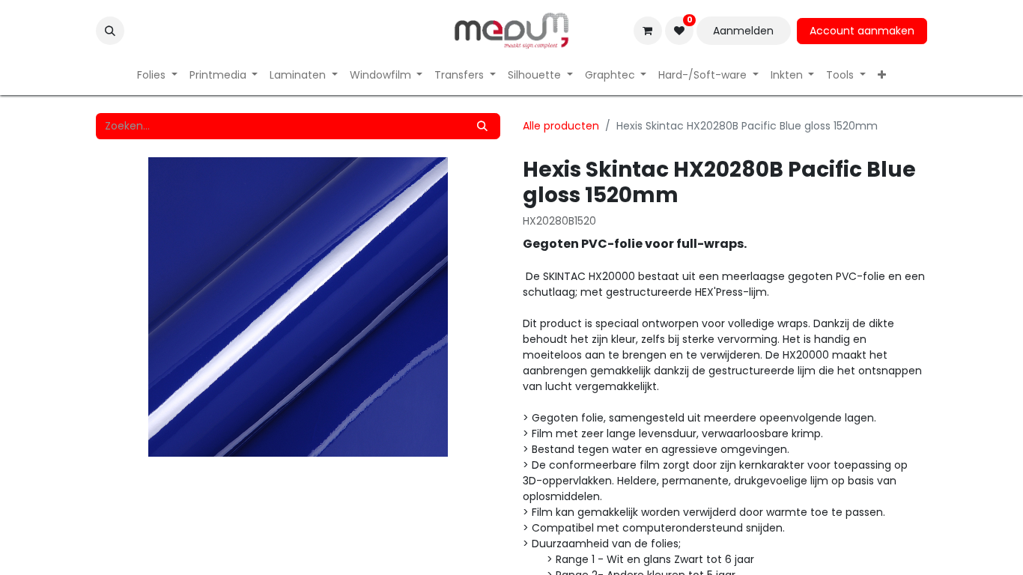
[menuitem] (157, 75)
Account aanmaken (862, 30)
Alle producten (561, 125)
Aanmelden (743, 30)
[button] (110, 30)
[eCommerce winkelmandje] (648, 30)
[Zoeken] (482, 126)
